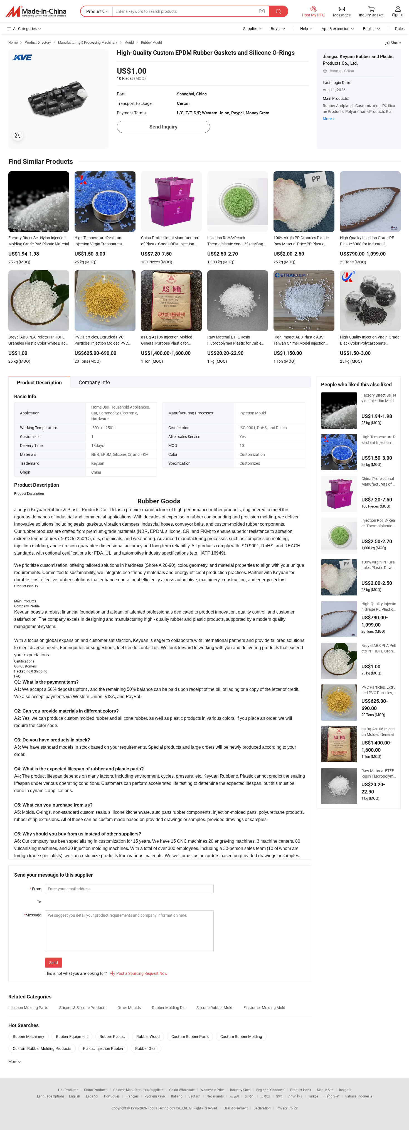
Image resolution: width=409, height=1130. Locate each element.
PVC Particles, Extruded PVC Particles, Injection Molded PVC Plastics (378, 690)
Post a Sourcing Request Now (138, 973)
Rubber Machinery (28, 1036)
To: (39, 901)
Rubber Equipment (72, 1036)
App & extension (335, 28)
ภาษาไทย (295, 1096)
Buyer (276, 28)
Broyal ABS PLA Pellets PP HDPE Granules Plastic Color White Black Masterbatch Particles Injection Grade (378, 648)
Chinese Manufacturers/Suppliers (138, 1089)
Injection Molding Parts (28, 1007)
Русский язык (154, 1096)
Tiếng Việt (331, 1096)
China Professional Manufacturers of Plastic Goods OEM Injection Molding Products (378, 481)
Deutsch (194, 1096)
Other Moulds (129, 1007)
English (74, 1096)
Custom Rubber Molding (241, 1036)
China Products (95, 1089)
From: (35, 888)
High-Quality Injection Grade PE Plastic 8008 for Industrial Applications (378, 606)
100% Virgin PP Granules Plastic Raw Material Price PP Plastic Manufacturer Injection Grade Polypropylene (378, 564)
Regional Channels (270, 1089)
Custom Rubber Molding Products (42, 1048)
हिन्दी (279, 1096)
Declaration (262, 1108)
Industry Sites (240, 1089)
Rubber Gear (146, 1048)
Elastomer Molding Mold (264, 1007)
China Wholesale (181, 1089)
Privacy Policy (287, 1108)
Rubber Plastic (112, 1036)
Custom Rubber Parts (190, 1036)
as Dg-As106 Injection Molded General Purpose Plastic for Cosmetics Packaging (378, 731)
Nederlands (215, 1096)
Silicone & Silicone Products (82, 1007)
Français (132, 1096)
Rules (400, 28)
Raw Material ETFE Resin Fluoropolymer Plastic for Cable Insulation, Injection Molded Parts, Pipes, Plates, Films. (378, 773)
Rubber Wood (148, 1036)
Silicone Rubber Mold (214, 1007)
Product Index (300, 1089)
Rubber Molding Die (168, 1007)
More (327, 118)
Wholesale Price (212, 1089)
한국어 (250, 1096)
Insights (345, 1089)
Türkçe (313, 1096)
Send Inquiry (163, 127)
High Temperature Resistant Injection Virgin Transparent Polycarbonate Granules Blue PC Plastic (378, 439)
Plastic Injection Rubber (103, 1048)
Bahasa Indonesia (358, 1096)
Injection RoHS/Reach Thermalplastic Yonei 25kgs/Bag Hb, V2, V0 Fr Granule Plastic (378, 523)
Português (112, 1096)
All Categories (25, 28)
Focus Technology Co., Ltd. (168, 1108)
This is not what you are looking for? (76, 973)
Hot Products (68, 1089)
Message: (33, 915)
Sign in (397, 14)
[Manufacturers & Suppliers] (36, 11)
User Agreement (236, 1108)
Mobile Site (325, 1089)
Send (53, 962)
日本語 (265, 1096)
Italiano (177, 1096)
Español (92, 1096)
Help (304, 28)
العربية (234, 1096)
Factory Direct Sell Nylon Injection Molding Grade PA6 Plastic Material (378, 398)
